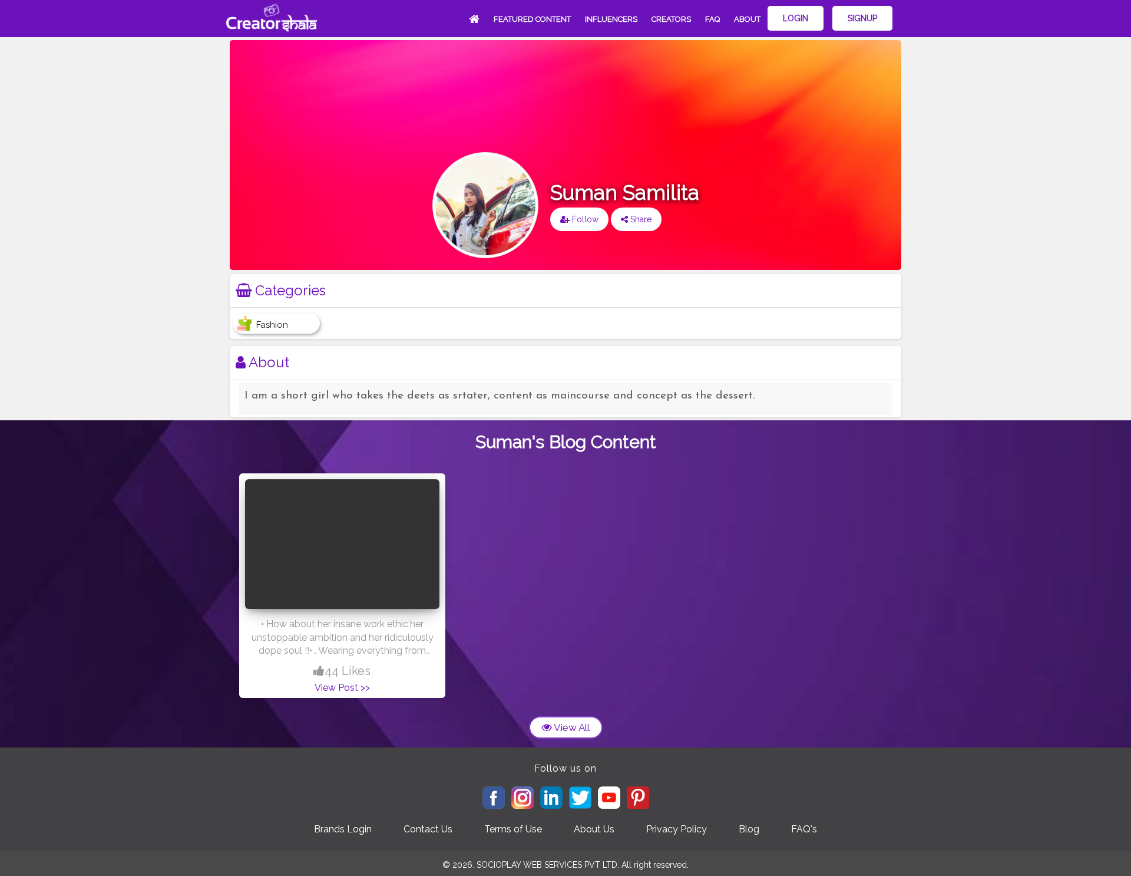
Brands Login (343, 829)
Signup (862, 18)
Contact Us (428, 829)
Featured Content (532, 19)
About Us (594, 829)
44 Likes (348, 671)
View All (571, 727)
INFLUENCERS (611, 19)
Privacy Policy (676, 829)
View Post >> (342, 687)
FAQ (712, 19)
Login (795, 18)
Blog (749, 829)
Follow (584, 219)
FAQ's (804, 829)
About (747, 19)
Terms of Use (513, 829)
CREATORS (671, 19)
